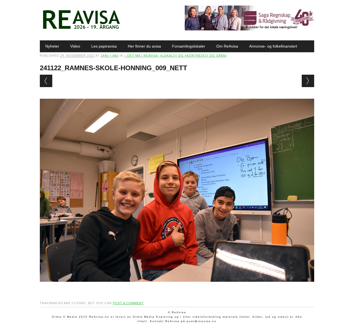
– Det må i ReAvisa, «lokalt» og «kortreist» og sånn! (175, 55)
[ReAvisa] (81, 29)
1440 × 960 (109, 55)
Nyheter (52, 46)
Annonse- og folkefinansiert (273, 46)
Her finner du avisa (144, 46)
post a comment (128, 303)
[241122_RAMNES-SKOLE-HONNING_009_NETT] (177, 287)
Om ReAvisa (227, 46)
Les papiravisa (104, 46)
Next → (308, 81)
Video (75, 46)
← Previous (46, 81)
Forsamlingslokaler (188, 46)
